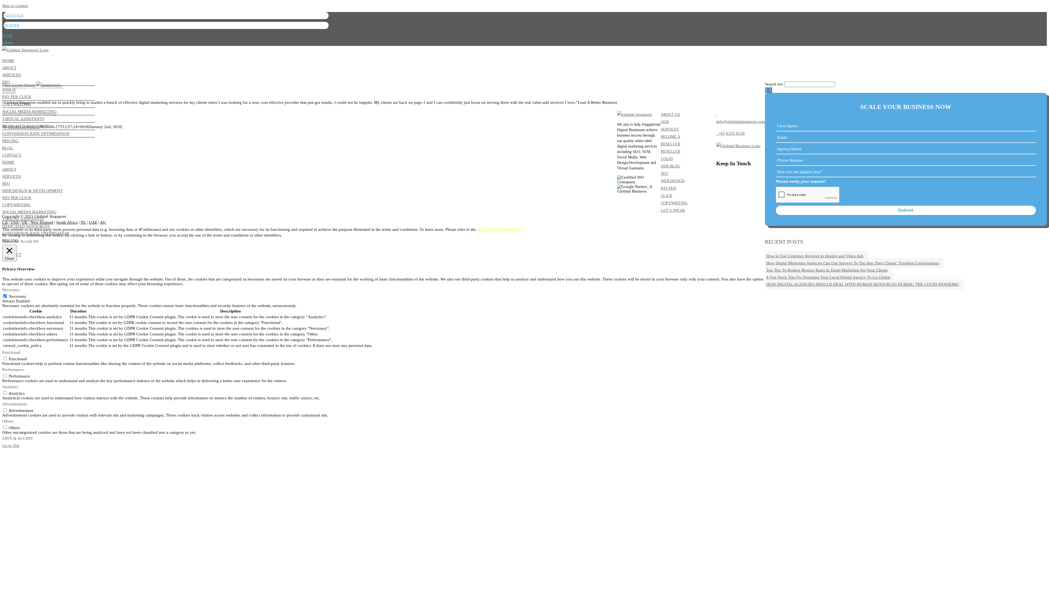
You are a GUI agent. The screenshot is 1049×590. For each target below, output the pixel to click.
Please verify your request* (801, 181)
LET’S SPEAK (673, 210)
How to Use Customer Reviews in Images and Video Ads (815, 256)
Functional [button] (11, 352)
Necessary (17, 296)
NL (83, 222)
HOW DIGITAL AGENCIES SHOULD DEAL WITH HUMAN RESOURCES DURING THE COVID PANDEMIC (862, 284)
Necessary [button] (11, 290)
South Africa (67, 222)
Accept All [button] (29, 241)
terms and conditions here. (499, 229)
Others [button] (7, 421)
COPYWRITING (674, 203)
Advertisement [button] (14, 404)
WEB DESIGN (673, 181)
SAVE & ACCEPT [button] (17, 438)
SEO (664, 174)
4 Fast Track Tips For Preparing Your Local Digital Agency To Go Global (828, 277)
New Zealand (42, 222)
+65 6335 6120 (730, 133)
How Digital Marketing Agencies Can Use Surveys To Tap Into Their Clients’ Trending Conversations (852, 263)
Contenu (7, 42)
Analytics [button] (10, 387)
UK (25, 222)
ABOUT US (670, 115)
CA (5, 222)
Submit (906, 210)
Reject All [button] (10, 241)
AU (103, 222)
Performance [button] (13, 369)
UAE (93, 222)
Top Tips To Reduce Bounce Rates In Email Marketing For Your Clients (827, 270)
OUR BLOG (670, 166)
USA (15, 222)
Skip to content (15, 6)
